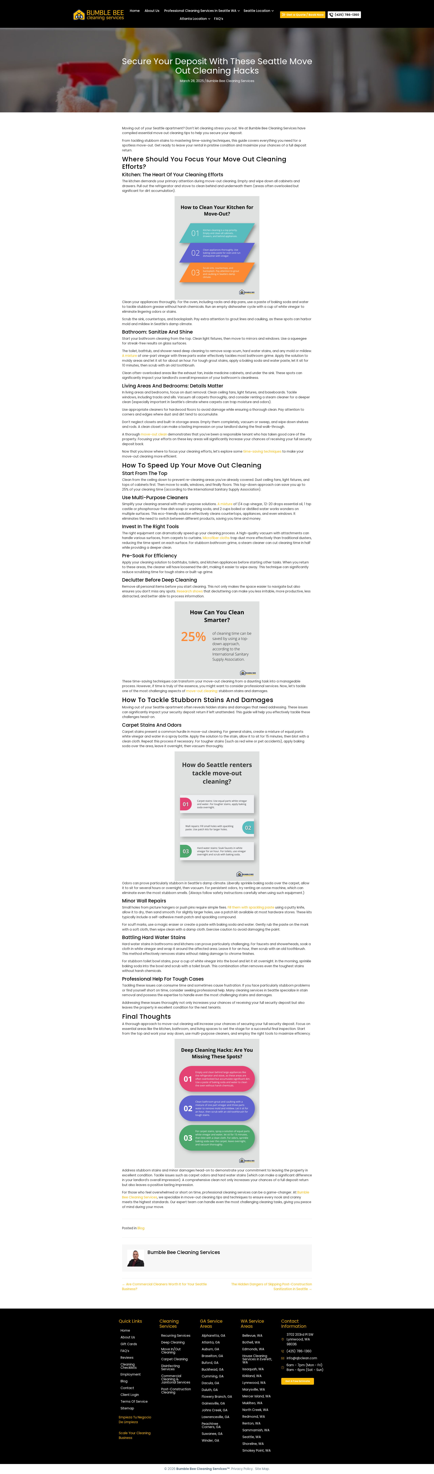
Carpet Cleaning (174, 1359)
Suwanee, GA (212, 1433)
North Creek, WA (255, 1410)
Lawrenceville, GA (215, 1417)
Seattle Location (257, 10)
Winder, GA (210, 1440)
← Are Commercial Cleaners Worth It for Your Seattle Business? (164, 1286)
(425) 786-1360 (299, 1351)
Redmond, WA (253, 1416)
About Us (152, 10)
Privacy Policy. (242, 1469)
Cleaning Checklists (129, 1366)
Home (135, 10)
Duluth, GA (210, 1390)
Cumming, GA (213, 1376)
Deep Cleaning (173, 1342)
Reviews (127, 1357)
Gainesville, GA (213, 1403)
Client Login (130, 1394)
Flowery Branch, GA (217, 1396)
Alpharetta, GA (213, 1335)
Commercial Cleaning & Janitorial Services (175, 1379)
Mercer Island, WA (256, 1396)
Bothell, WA (251, 1342)
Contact (127, 1388)
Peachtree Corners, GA (211, 1425)
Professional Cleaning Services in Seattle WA (200, 10)
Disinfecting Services (170, 1367)
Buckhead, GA (213, 1369)
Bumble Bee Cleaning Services (230, 81)
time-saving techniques (262, 451)
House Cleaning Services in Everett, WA (257, 1359)
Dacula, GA (210, 1383)
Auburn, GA (210, 1349)
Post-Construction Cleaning (176, 1391)
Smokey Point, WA (256, 1450)
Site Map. (262, 1469)
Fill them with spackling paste (251, 907)
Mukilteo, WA (252, 1403)
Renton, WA (251, 1423)
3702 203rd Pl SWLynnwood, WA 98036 (300, 1339)
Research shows (190, 591)
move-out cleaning (201, 691)
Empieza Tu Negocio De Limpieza (135, 1420)
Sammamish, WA (256, 1430)
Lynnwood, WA (254, 1382)
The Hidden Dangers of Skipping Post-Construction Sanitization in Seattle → (271, 1286)
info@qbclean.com (302, 1358)
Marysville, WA (253, 1389)
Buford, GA (210, 1362)
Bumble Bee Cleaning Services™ (203, 1469)
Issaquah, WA (253, 1369)
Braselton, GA (212, 1356)
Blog (140, 1228)
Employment (131, 1374)
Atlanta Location (193, 18)
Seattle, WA (251, 1437)
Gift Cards (129, 1344)
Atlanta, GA (211, 1342)
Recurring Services (175, 1335)
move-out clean (154, 434)
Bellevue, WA (252, 1335)
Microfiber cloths (216, 538)
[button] (238, 11)
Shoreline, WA (253, 1443)
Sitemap (127, 1408)
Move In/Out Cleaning (171, 1351)
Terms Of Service (134, 1401)
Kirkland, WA (252, 1376)
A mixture (129, 355)
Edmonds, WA (253, 1349)
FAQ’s (218, 18)
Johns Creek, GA (215, 1410)
